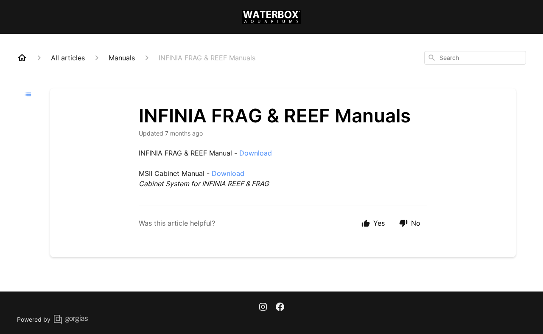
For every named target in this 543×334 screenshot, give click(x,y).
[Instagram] (263, 308)
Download (255, 153)
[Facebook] (280, 308)
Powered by (33, 319)
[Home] (22, 58)
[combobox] (475, 58)
